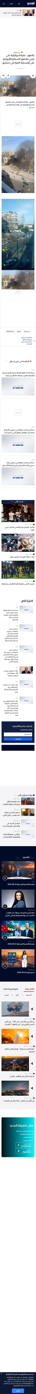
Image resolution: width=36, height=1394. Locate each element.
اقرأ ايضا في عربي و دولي (19, 361)
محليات (30, 1019)
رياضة (30, 524)
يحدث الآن (19, 501)
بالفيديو (26, 857)
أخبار (19, 3)
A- (8, 75)
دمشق (31, 107)
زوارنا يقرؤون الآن (25, 795)
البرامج (11, 3)
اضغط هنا (16, 1385)
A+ (3, 75)
